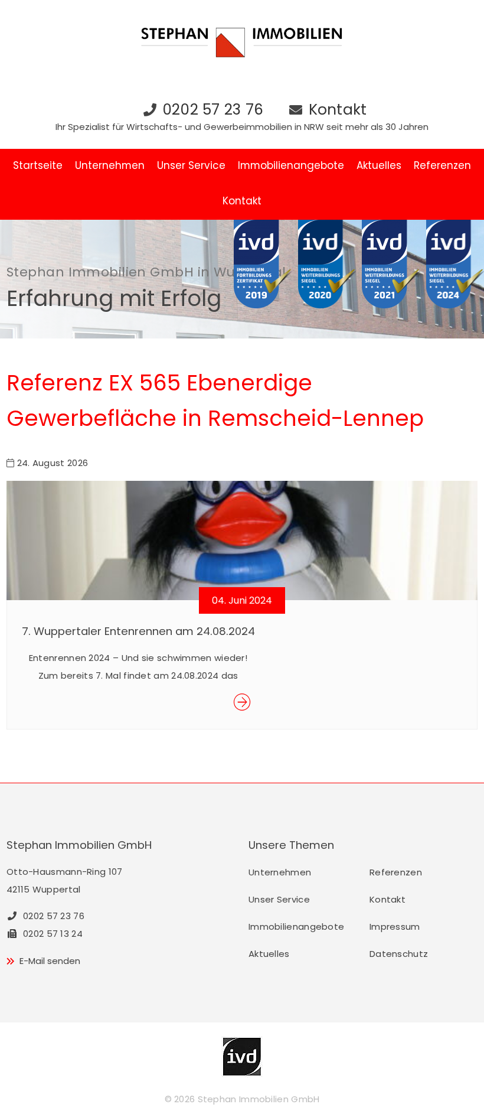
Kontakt (338, 109)
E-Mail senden (49, 961)
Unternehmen (110, 165)
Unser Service (191, 165)
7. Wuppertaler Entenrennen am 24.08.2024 (138, 631)
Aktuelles (379, 165)
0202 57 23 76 (212, 109)
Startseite (38, 165)
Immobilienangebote (291, 165)
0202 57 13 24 (52, 933)
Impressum (394, 926)
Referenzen (442, 165)
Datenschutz (398, 953)
